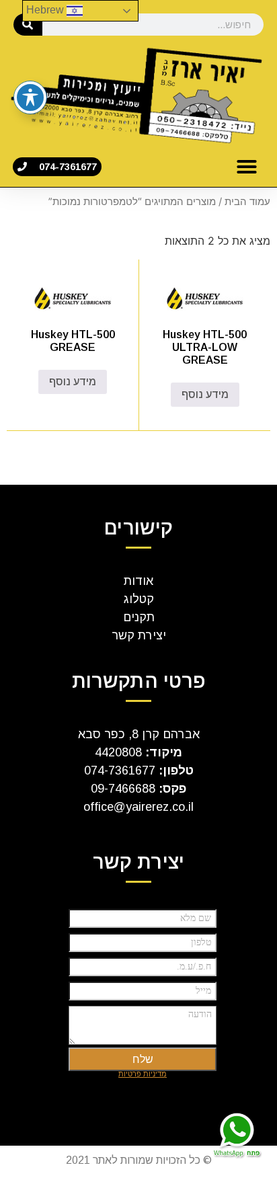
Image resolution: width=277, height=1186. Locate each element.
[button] (247, 167)
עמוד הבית (247, 202)
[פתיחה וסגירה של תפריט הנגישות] (30, 97)
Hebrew (46, 9)
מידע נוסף (205, 394)
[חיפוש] (27, 24)
